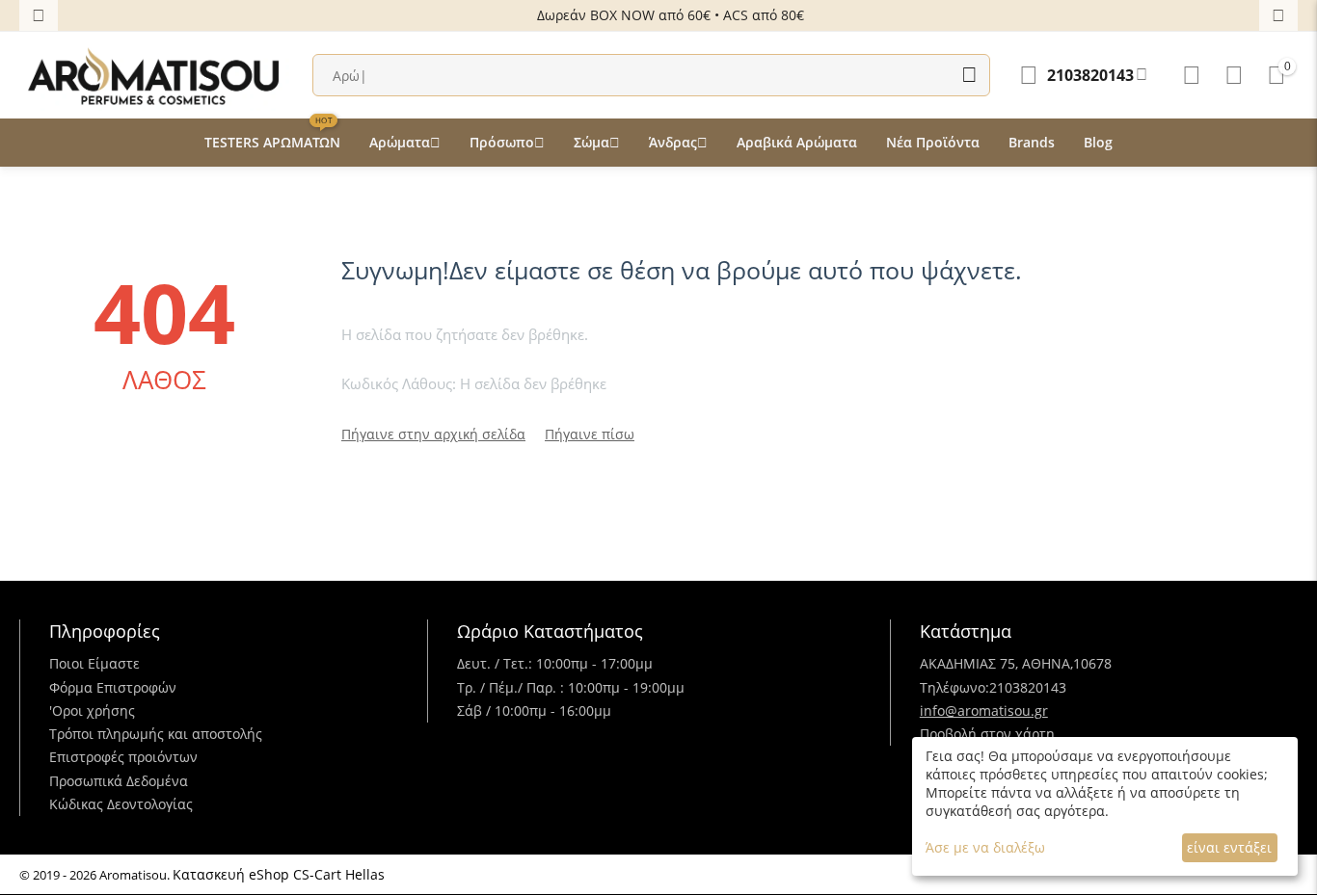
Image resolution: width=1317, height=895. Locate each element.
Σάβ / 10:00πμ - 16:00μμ (534, 710)
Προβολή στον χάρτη (987, 733)
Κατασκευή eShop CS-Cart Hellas (279, 874)
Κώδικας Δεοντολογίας (121, 804)
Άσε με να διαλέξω (985, 847)
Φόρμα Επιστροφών (112, 687)
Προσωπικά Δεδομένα (118, 781)
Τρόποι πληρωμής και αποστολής (155, 733)
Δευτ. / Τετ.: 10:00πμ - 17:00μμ (555, 663)
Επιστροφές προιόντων (123, 757)
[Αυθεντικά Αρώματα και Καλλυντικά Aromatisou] (154, 74)
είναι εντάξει (1229, 847)
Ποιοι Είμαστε (94, 663)
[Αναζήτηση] (969, 75)
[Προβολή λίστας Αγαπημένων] (1191, 75)
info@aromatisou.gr (984, 710)
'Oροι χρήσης (92, 710)
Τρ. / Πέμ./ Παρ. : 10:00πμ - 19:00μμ (571, 687)
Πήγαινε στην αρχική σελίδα (433, 434)
